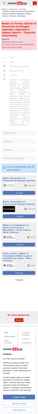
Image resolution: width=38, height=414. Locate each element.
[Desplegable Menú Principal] (4, 3)
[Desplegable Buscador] (35, 3)
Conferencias (27, 342)
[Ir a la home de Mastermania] (17, 3)
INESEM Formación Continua (12, 42)
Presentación (9, 132)
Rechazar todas (19, 403)
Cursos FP (26, 339)
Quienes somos (9, 336)
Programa (8, 149)
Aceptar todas (19, 397)
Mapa (6, 332)
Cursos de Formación (26, 333)
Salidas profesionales (13, 158)
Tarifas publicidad (8, 341)
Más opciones (19, 409)
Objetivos (8, 141)
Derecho (19, 320)
